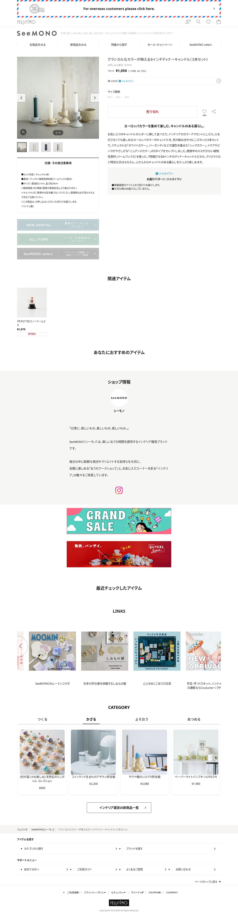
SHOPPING (155, 892)
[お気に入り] (208, 22)
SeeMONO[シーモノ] (42, 829)
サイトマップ (137, 892)
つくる (42, 719)
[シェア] (214, 112)
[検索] (198, 22)
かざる (91, 719)
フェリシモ (22, 829)
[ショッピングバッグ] (218, 22)
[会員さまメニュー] (188, 22)
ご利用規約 (73, 892)
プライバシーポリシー (95, 892)
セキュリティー (118, 892)
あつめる (194, 719)
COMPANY (172, 892)
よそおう (141, 719)
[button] (95, 98)
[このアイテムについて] (219, 81)
